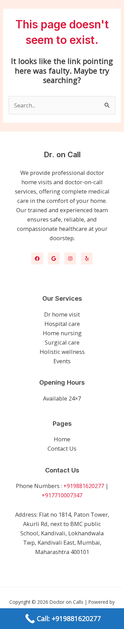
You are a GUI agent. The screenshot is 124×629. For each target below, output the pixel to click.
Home (62, 439)
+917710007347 (62, 495)
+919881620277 (83, 486)
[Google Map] (54, 258)
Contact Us (62, 448)
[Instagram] (70, 258)
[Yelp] (87, 258)
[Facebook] (37, 258)
